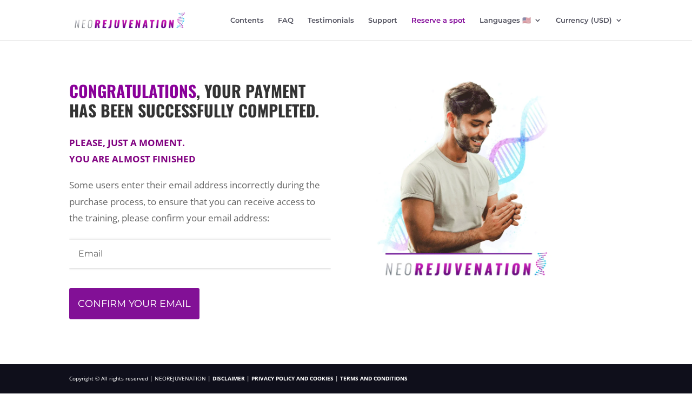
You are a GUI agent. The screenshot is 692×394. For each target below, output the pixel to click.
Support (382, 20)
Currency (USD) (584, 20)
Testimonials (331, 20)
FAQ (286, 20)
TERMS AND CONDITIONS (374, 378)
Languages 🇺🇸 (505, 20)
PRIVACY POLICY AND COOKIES (293, 378)
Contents (247, 20)
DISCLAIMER (229, 378)
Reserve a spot (438, 20)
